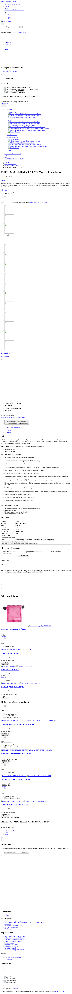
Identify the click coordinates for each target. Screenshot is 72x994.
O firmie (6, 915)
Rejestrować (8, 44)
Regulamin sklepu (9, 943)
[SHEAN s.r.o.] (16, 988)
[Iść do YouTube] (6, 974)
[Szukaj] (2, 23)
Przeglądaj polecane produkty (9, 71)
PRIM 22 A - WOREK (9, 653)
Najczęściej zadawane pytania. (13, 941)
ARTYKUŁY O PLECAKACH (14, 10)
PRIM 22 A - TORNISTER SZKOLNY (16, 754)
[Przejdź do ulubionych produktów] (2, 37)
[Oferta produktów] (3, 105)
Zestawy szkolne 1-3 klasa (12, 165)
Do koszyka (4, 103)
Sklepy (6, 8)
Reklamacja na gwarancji (11, 946)
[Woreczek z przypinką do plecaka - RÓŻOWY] (26, 626)
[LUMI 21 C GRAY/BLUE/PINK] (24, 801)
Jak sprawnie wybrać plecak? (13, 925)
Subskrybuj (25, 852)
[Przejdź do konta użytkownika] (2, 39)
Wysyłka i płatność (10, 948)
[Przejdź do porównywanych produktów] (2, 34)
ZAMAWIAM (5, 357)
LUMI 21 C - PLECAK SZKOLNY (14, 805)
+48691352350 (21, 32)
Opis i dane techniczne (11, 831)
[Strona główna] (5, 162)
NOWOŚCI (5, 353)
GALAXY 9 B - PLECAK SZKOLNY (15, 779)
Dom (7, 162)
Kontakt (6, 6)
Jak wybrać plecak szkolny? (12, 5)
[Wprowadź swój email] (11, 852)
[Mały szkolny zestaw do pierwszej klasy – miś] (29, 720)
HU (9, 18)
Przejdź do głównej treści (8, 1)
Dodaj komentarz (23, 555)
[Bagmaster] (6, 21)
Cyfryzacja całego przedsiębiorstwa (15, 938)
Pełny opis (4, 190)
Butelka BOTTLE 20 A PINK (12, 687)
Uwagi (6, 832)
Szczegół (3, 636)
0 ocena (3, 180)
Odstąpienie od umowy (11, 944)
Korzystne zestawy (10, 164)
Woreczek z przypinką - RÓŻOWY (14, 629)
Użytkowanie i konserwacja (12, 929)
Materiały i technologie (11, 927)
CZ (9, 14)
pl (5, 13)
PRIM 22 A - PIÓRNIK (10, 670)
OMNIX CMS (59, 991)
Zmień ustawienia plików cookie (14, 950)
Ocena (6, 834)
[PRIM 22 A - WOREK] (16, 649)
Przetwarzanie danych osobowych (14, 936)
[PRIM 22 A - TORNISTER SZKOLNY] (26, 750)
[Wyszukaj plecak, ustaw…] (12, 27)
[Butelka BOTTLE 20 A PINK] (20, 683)
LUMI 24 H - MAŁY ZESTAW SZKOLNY (17, 724)
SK (9, 16)
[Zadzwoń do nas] (2, 30)
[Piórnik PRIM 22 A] (16, 666)
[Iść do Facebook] (6, 969)
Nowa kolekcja (20, 417)
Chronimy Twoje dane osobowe (14, 939)
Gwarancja (7, 924)
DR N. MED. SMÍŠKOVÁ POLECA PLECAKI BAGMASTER (24, 922)
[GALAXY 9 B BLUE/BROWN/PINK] (26, 776)
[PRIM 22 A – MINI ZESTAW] (37, 202)
